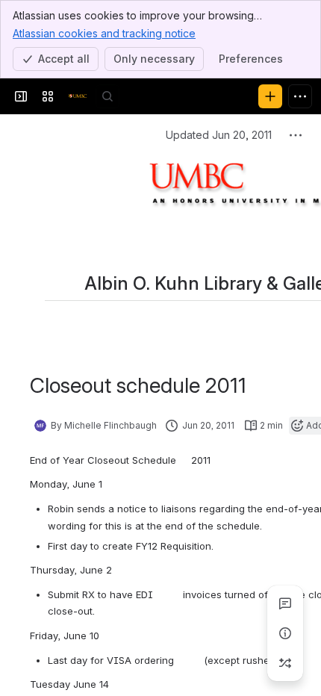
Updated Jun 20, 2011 (219, 134)
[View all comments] (285, 603)
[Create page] (285, 663)
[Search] (107, 96)
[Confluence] (78, 96)
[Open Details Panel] (285, 633)
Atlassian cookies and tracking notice (104, 33)
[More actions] (296, 135)
